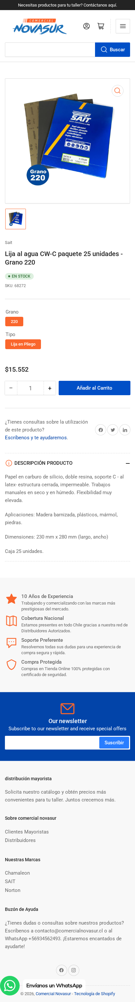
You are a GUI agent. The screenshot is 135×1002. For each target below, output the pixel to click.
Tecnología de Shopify (94, 993)
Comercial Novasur (53, 993)
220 (14, 321)
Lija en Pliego (23, 344)
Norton (12, 890)
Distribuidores (20, 840)
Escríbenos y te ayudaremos (36, 438)
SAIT (10, 881)
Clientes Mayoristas (27, 832)
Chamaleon (17, 873)
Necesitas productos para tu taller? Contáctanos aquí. (67, 5)
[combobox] (67, 49)
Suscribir (114, 743)
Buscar (117, 50)
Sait (8, 242)
